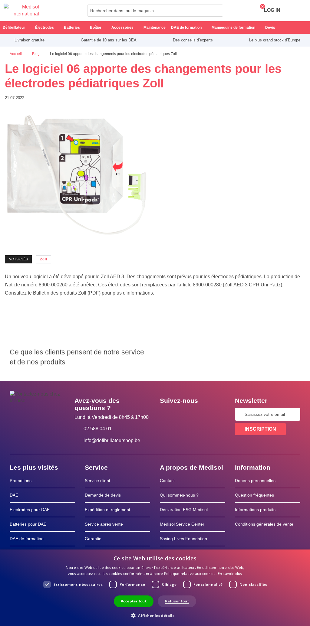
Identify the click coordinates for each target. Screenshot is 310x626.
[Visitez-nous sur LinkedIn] (183, 414)
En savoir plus (230, 573)
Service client (97, 480)
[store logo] (21, 11)
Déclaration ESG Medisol (184, 509)
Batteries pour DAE (28, 524)
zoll (43, 259)
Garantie (93, 538)
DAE (14, 495)
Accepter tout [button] (134, 601)
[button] (155, 615)
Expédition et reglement (107, 509)
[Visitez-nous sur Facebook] (166, 414)
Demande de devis (103, 495)
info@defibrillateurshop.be (112, 440)
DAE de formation (27, 538)
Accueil (16, 54)
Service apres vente (104, 524)
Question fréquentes (254, 495)
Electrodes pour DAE (30, 509)
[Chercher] (217, 10)
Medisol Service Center (182, 524)
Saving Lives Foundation (183, 538)
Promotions (20, 480)
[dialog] (155, 587)
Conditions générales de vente (264, 524)
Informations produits (255, 509)
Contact (167, 480)
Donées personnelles (255, 480)
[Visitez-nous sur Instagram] (201, 414)
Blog (36, 54)
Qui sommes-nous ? (179, 495)
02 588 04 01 (98, 428)
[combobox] (155, 11)
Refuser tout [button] (177, 601)
